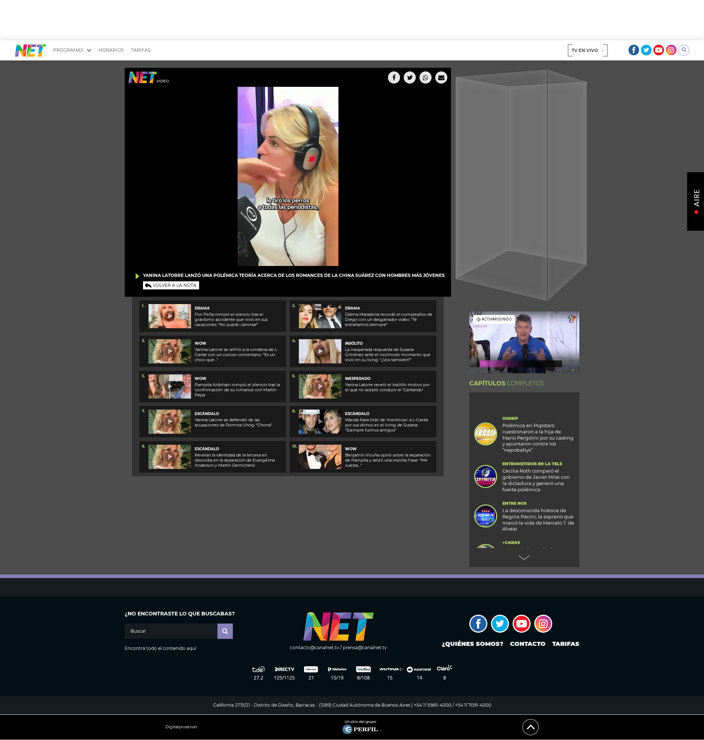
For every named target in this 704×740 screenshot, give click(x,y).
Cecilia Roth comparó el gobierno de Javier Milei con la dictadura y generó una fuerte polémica (536, 480)
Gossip (510, 419)
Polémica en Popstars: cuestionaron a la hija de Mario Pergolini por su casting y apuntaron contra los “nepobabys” (537, 437)
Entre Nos (514, 504)
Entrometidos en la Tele (532, 464)
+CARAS (511, 543)
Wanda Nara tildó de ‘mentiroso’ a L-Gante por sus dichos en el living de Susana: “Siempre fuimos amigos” (386, 425)
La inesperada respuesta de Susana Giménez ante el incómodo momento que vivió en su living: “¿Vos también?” (387, 355)
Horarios (111, 50)
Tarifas (140, 50)
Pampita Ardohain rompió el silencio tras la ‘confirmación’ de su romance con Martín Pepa (237, 390)
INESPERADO (357, 378)
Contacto (528, 643)
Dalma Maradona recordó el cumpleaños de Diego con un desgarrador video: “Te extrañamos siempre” (388, 320)
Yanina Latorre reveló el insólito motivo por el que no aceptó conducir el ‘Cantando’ (387, 387)
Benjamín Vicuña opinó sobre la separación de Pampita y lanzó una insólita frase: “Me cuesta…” (387, 460)
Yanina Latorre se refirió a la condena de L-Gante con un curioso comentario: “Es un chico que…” (236, 355)
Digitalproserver (181, 727)
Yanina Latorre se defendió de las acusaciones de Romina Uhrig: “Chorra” (233, 422)
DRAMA (202, 308)
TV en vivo (585, 50)
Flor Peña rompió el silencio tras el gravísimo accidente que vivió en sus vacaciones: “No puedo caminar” (231, 320)
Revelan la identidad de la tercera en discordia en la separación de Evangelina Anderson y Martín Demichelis (235, 460)
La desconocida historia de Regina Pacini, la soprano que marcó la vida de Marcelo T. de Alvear (538, 519)
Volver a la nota (175, 285)
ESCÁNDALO (207, 413)
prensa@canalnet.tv (365, 647)
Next (524, 557)
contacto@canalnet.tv (314, 647)
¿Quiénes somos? (472, 643)
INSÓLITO (354, 343)
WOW (200, 343)
